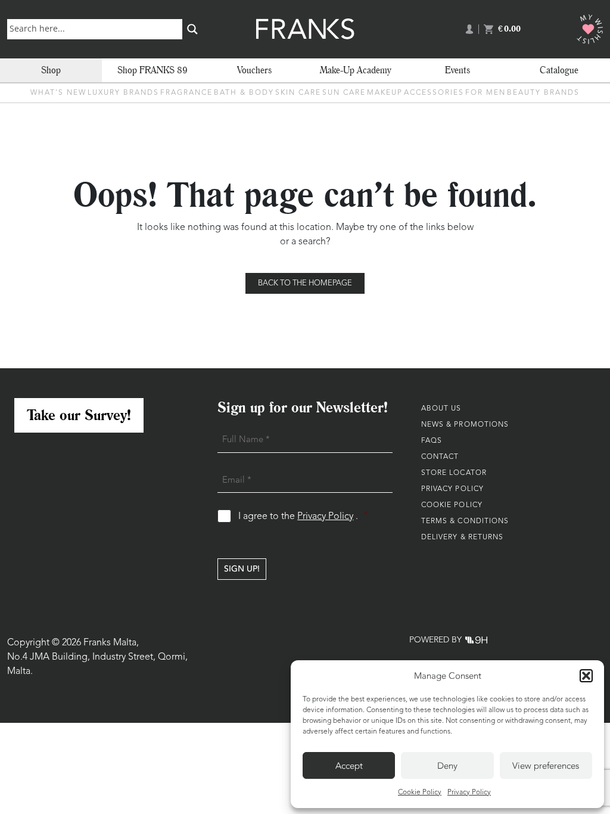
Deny (447, 766)
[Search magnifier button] (192, 29)
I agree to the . (303, 516)
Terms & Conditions (465, 521)
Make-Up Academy (355, 70)
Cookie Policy (419, 792)
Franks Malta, (111, 643)
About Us (441, 408)
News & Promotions (465, 424)
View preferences (545, 766)
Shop (51, 70)
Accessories (434, 93)
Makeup (385, 93)
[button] (586, 676)
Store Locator (454, 473)
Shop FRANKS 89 (152, 70)
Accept (349, 766)
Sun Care (344, 93)
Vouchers (254, 70)
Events (457, 70)
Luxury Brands (123, 93)
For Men (485, 93)
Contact (440, 457)
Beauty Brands (543, 93)
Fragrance (186, 93)
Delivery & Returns (462, 537)
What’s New (58, 93)
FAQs (431, 441)
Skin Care (298, 93)
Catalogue (559, 70)
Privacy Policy (469, 792)
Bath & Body (244, 93)
